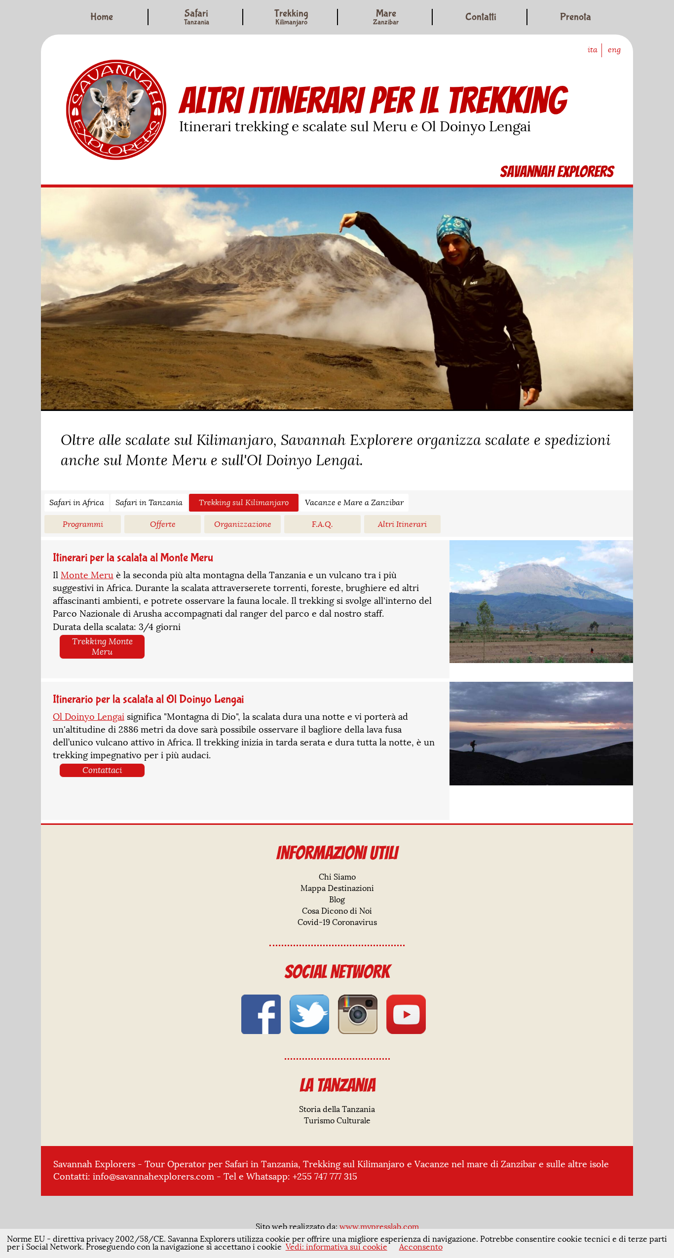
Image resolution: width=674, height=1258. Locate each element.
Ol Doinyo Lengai (88, 716)
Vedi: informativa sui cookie (336, 1247)
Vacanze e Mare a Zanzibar (354, 503)
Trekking (291, 14)
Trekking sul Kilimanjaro (244, 503)
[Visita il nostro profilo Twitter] (309, 1014)
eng (614, 50)
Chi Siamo (337, 877)
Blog (337, 900)
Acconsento (421, 1247)
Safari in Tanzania (149, 503)
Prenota (575, 17)
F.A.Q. (322, 524)
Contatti (480, 17)
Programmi (83, 524)
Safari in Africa (76, 503)
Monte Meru (87, 575)
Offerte (163, 524)
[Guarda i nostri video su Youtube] (406, 1014)
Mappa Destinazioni (337, 888)
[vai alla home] (116, 109)
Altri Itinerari (402, 524)
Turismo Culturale (337, 1121)
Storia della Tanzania (337, 1109)
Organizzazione (242, 524)
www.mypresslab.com (379, 1227)
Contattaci (102, 770)
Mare (386, 14)
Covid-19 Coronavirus (337, 922)
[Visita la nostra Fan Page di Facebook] (261, 1014)
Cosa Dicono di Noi (337, 911)
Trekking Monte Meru (102, 646)
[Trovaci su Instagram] (357, 1014)
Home (101, 17)
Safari (196, 14)
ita (593, 50)
